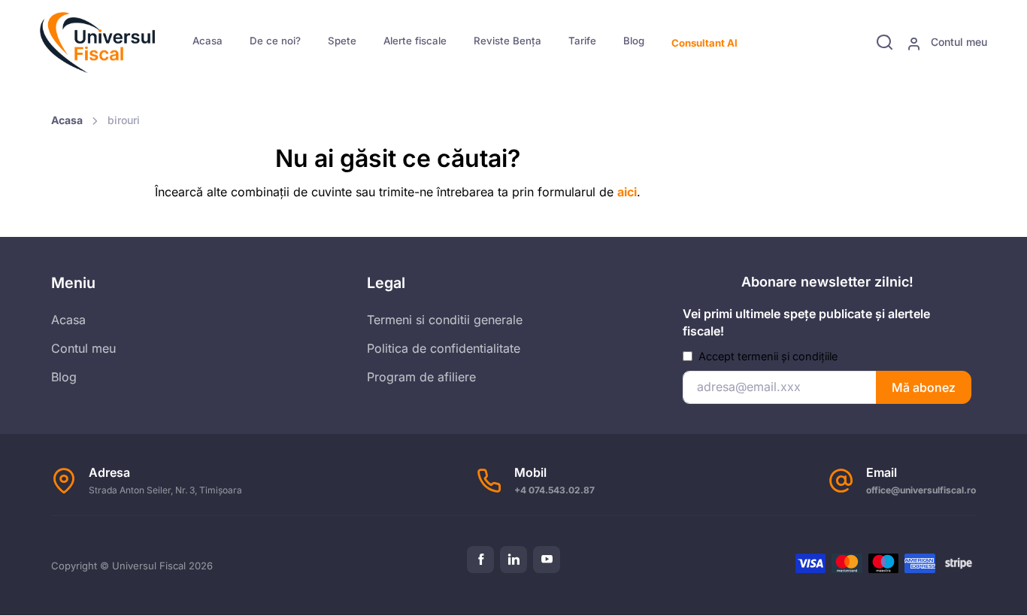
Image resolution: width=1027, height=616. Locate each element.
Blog (633, 41)
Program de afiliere (421, 376)
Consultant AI (704, 43)
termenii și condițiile (788, 356)
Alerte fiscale (415, 41)
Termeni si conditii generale (445, 319)
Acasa (207, 41)
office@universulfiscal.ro (921, 490)
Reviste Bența (507, 41)
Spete (342, 41)
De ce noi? (275, 41)
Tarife (582, 41)
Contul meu (957, 41)
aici (627, 191)
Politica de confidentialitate (443, 348)
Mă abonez (924, 387)
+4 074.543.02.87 (554, 490)
